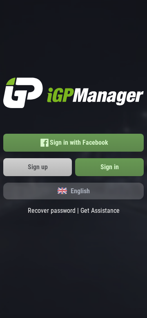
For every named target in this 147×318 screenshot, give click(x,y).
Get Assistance (100, 210)
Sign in (109, 167)
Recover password (52, 210)
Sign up (38, 167)
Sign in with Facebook (79, 142)
